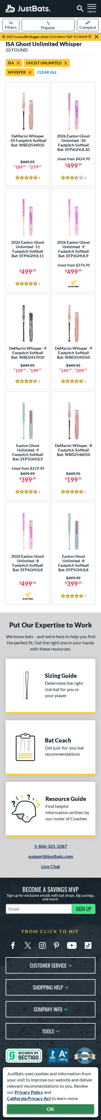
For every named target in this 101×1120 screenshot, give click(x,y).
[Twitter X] (27, 945)
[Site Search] (79, 8)
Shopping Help (48, 987)
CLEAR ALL (47, 72)
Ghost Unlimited (43, 62)
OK (50, 1109)
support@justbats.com (50, 856)
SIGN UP (83, 909)
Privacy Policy (29, 1092)
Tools (48, 1031)
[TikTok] (88, 945)
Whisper (17, 72)
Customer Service (48, 965)
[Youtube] (72, 945)
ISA (11, 62)
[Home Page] (28, 8)
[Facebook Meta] (13, 945)
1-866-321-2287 (50, 846)
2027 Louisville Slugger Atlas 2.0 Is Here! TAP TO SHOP (47, 37)
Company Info (48, 1009)
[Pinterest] (56, 945)
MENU (93, 10)
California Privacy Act (29, 1098)
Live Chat (50, 866)
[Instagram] (42, 945)
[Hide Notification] (96, 37)
